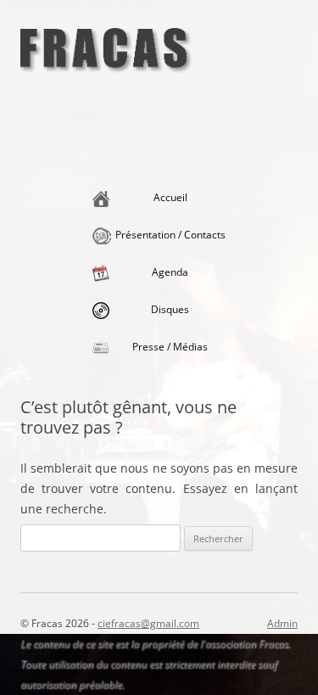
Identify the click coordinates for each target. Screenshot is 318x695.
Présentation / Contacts (170, 234)
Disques (170, 309)
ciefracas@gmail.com (148, 623)
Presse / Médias (170, 346)
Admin (282, 623)
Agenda (170, 272)
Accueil (170, 197)
